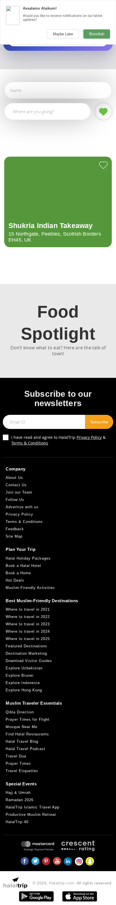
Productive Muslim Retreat (31, 814)
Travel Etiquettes (22, 771)
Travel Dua (16, 756)
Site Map (14, 536)
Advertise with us (22, 507)
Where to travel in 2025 (28, 639)
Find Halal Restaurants (27, 734)
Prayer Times (18, 763)
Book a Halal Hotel (23, 566)
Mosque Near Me (21, 727)
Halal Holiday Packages (28, 558)
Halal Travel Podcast (25, 749)
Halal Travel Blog (22, 741)
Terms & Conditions (29, 443)
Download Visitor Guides (29, 661)
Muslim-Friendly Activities (30, 588)
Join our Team (19, 492)
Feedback (15, 529)
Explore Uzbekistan (24, 668)
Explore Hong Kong (24, 690)
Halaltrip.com (61, 883)
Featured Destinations (26, 646)
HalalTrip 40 (17, 822)
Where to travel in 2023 (28, 624)
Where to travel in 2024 (28, 631)
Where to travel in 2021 (28, 609)
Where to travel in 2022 (28, 617)
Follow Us (15, 500)
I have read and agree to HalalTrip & (58, 440)
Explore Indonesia (23, 683)
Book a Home (18, 573)
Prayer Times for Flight (28, 719)
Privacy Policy (89, 437)
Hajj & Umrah (18, 792)
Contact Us (16, 485)
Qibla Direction (20, 712)
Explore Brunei (20, 675)
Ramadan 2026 (20, 800)
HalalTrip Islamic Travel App (32, 807)
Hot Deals (15, 580)
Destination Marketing (26, 653)
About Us (14, 477)
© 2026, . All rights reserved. (73, 883)
